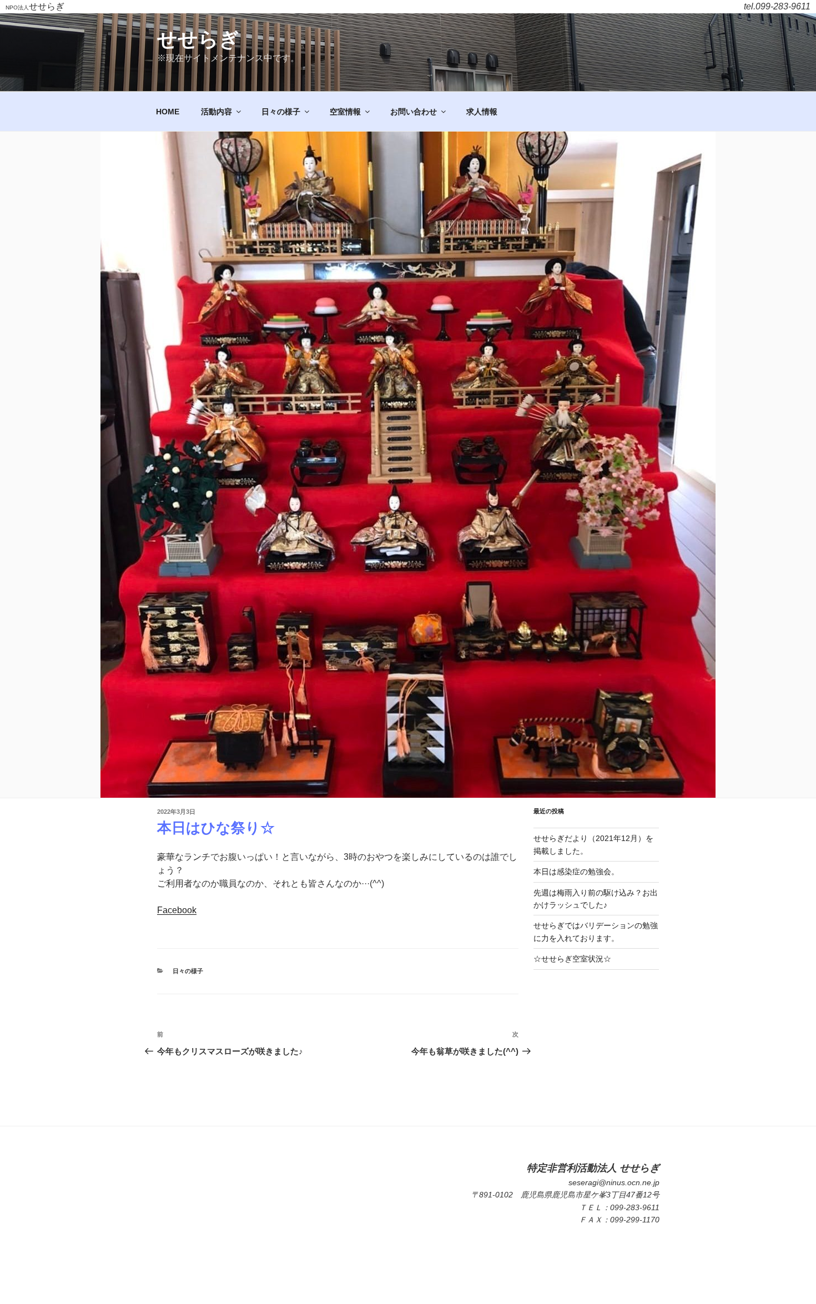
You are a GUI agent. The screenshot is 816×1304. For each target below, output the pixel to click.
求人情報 (481, 111)
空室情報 (345, 111)
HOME (167, 111)
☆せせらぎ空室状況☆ (572, 958)
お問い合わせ (413, 111)
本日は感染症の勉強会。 (576, 871)
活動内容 (216, 111)
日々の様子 (280, 111)
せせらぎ (198, 39)
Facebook (177, 910)
